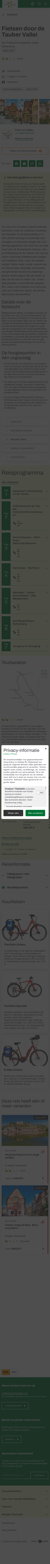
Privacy (14, 754)
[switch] (40, 792)
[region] (25, 796)
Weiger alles (13, 813)
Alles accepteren (35, 813)
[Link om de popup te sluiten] (46, 749)
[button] (38, 792)
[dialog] (25, 782)
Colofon (6, 754)
